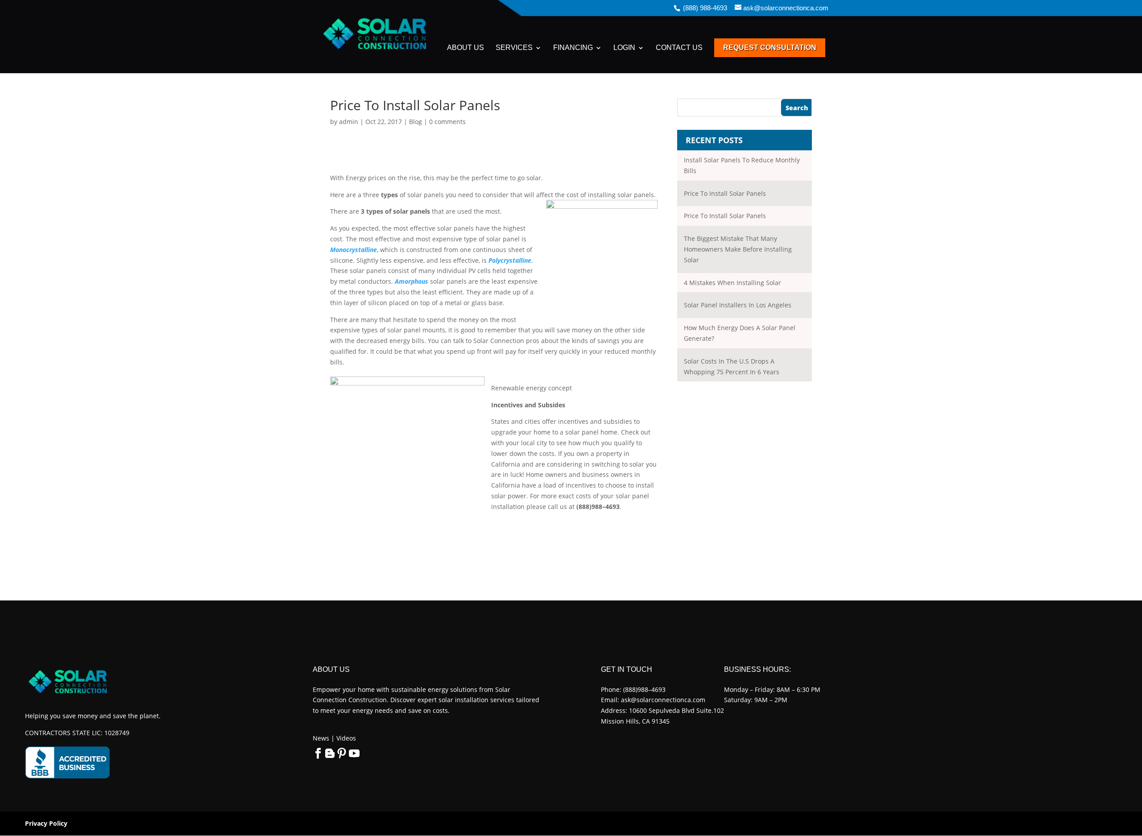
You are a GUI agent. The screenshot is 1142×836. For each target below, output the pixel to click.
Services (514, 48)
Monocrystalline (353, 249)
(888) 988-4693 (705, 8)
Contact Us (679, 48)
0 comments (447, 121)
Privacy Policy (46, 823)
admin (348, 121)
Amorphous (411, 281)
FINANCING (573, 48)
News (321, 738)
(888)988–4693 (644, 689)
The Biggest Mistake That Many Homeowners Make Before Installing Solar (738, 249)
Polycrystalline (509, 260)
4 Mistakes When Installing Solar (732, 282)
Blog (415, 121)
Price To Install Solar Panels (725, 193)
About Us (465, 48)
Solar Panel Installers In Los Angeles (737, 305)
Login (624, 48)
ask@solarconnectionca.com (663, 699)
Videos (345, 738)
